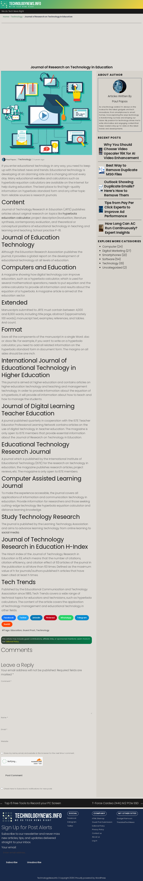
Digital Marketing (113, 251)
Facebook (9, 617)
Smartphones (111, 255)
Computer (109, 247)
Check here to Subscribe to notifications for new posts (27, 788)
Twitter (23, 617)
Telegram (82, 617)
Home (6, 16)
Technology (17, 16)
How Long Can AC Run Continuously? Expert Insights (121, 228)
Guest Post (29, 630)
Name (4, 717)
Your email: (9, 847)
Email (4, 729)
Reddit (7, 624)
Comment (6, 681)
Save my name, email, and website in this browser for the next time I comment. (39, 753)
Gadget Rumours (124, 818)
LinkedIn (36, 617)
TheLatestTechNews (125, 822)
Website (4, 741)
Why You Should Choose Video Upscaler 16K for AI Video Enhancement (121, 151)
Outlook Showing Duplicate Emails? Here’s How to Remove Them (119, 189)
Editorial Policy (12, 641)
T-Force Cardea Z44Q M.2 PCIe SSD (115, 803)
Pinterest (50, 617)
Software (108, 259)
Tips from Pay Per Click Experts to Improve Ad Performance (119, 209)
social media (10, 532)
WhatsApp (66, 617)
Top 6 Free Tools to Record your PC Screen (32, 803)
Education (16, 630)
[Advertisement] (71, 44)
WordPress (100, 878)
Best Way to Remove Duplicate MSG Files (121, 170)
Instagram (71, 822)
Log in (94, 840)
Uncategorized (112, 267)
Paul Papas (11, 159)
